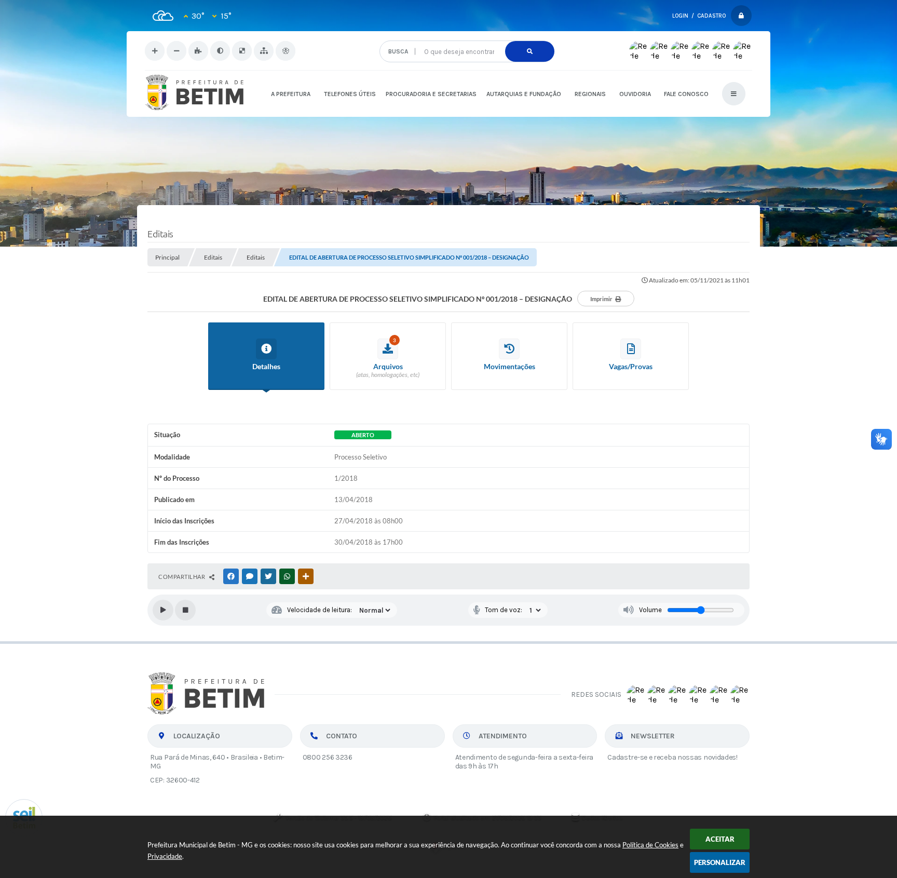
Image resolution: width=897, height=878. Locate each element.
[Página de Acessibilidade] (285, 51)
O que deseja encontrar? (466, 36)
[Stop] (185, 610)
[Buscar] (529, 51)
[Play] (163, 610)
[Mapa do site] (264, 51)
